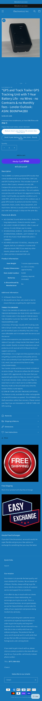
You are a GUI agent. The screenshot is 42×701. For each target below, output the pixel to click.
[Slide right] (25, 83)
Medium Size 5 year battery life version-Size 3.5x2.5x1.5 (21, 131)
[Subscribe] (35, 679)
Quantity (4, 143)
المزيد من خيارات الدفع (21, 166)
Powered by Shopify (26, 697)
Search (6, 566)
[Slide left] (16, 83)
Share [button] (6, 438)
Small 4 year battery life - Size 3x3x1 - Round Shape (20, 138)
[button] (2, 11)
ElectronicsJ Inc (18, 697)
